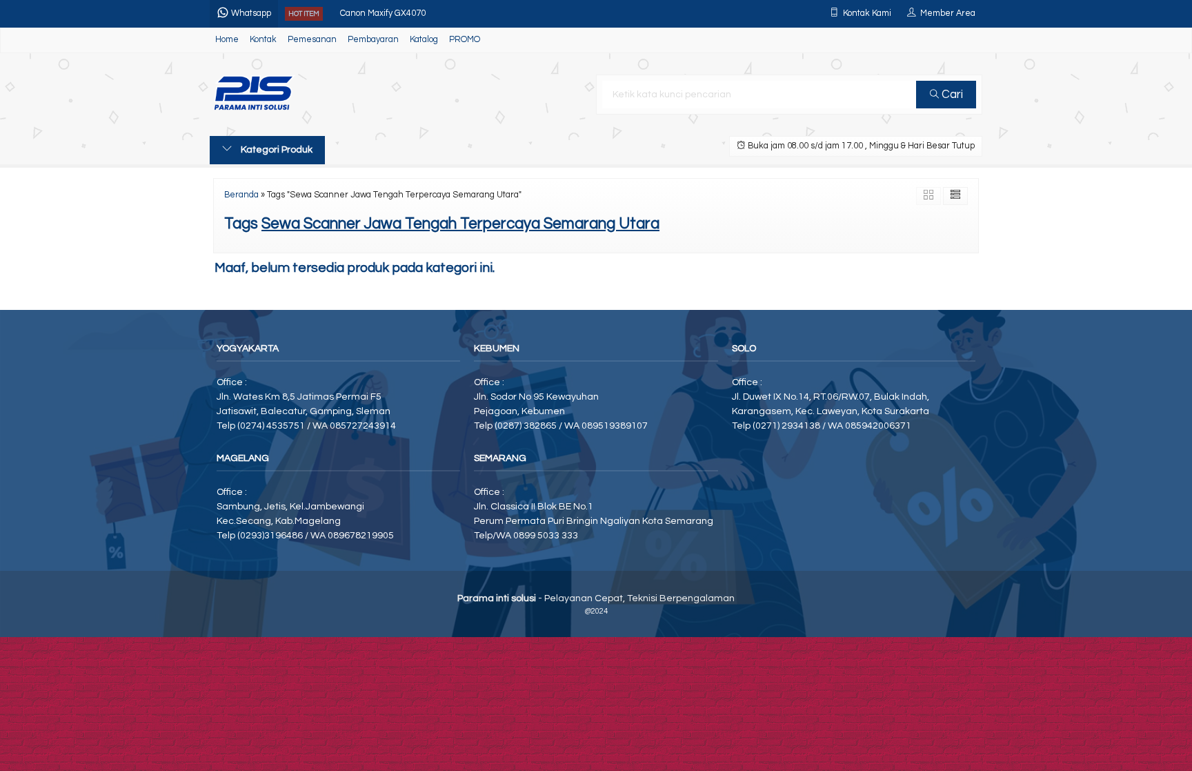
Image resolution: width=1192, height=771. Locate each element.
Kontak (263, 39)
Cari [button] (951, 94)
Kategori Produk (275, 150)
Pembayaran (373, 39)
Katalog (424, 39)
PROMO (464, 39)
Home (227, 39)
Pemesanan (312, 39)
